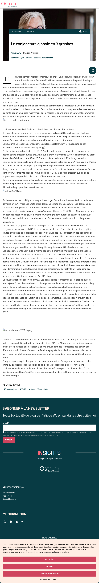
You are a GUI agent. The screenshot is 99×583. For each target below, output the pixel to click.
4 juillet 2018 (16, 53)
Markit (29, 58)
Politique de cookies (48, 579)
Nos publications (9, 499)
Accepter (49, 559)
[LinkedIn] (16, 522)
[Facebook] (11, 522)
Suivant (30, 31)
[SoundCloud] (22, 522)
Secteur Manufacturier (44, 58)
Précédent (17, 31)
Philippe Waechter (31, 53)
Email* (6, 423)
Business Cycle (18, 58)
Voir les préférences (49, 574)
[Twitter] (5, 522)
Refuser (49, 567)
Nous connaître (9, 493)
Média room (7, 496)
